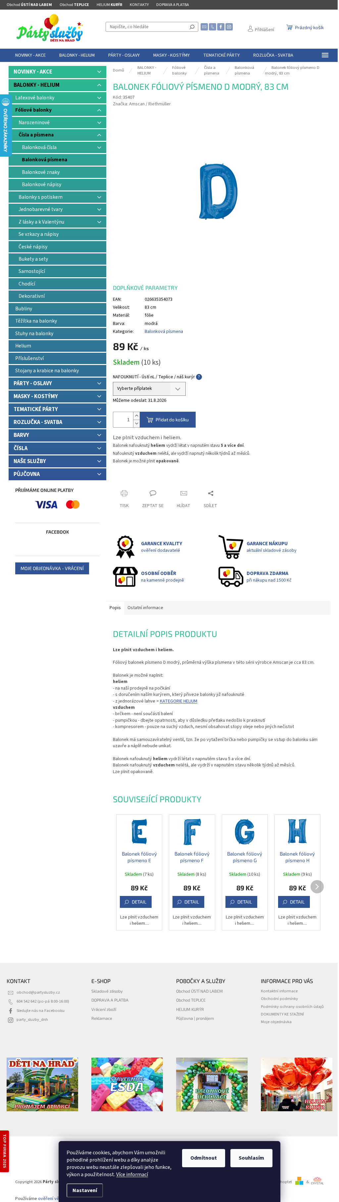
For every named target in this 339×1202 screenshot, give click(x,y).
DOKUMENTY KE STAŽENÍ (282, 1014)
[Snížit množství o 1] (136, 423)
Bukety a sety (33, 259)
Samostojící (32, 271)
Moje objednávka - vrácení (52, 568)
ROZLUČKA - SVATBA (38, 422)
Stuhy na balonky (34, 333)
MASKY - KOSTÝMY (36, 396)
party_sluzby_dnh (32, 1019)
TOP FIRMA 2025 (5, 1151)
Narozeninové (34, 122)
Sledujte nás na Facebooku (41, 1011)
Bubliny (23, 308)
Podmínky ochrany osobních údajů (292, 1007)
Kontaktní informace (279, 991)
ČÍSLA (20, 448)
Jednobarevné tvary (41, 209)
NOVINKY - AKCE (33, 72)
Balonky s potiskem (41, 197)
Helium (23, 345)
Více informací (132, 1174)
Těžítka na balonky (36, 321)
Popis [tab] (115, 607)
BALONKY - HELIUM (37, 85)
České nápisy (33, 246)
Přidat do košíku (172, 419)
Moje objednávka (276, 1022)
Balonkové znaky (41, 172)
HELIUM (109, 5)
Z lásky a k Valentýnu (41, 222)
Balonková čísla (39, 147)
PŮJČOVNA (27, 474)
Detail (139, 902)
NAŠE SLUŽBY (30, 461)
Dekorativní (32, 296)
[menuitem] (30, 55)
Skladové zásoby (107, 991)
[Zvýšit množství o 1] (136, 416)
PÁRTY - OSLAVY (33, 384)
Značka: (142, 104)
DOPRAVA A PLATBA (172, 5)
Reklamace (101, 1018)
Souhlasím (251, 1158)
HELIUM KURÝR (190, 1009)
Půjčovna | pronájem (195, 1018)
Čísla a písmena (36, 134)
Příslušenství (29, 358)
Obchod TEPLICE (191, 1000)
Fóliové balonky (33, 110)
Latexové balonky (34, 97)
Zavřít (125, 480)
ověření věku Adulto (58, 1198)
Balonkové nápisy (41, 184)
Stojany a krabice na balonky (47, 370)
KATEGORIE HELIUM (178, 701)
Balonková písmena (44, 159)
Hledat (192, 27)
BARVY (21, 435)
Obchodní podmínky (279, 999)
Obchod (29, 5)
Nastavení (85, 1190)
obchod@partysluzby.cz (38, 992)
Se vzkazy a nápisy (39, 234)
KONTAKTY (139, 5)
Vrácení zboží (103, 1009)
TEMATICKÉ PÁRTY (36, 409)
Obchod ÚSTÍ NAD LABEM (199, 991)
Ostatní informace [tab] (145, 607)
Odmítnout (203, 1158)
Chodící (27, 283)
